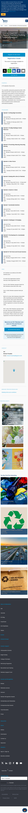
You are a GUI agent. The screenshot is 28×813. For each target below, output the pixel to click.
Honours (3, 692)
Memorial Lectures (5, 687)
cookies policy (12, 11)
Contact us (3, 738)
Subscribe (4, 770)
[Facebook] (13, 763)
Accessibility (5, 794)
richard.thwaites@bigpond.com (14, 355)
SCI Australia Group (7, 42)
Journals (3, 613)
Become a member (5, 756)
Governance (4, 734)
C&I (1, 608)
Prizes (2, 714)
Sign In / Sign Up (5, 751)
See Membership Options (14, 329)
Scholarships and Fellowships (8, 701)
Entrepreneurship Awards (7, 705)
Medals (2, 683)
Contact (11, 770)
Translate (11, 782)
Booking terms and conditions (9, 392)
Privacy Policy (6, 798)
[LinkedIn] (6, 763)
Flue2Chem (3, 621)
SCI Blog (3, 617)
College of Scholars (5, 659)
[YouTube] (21, 763)
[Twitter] (2, 763)
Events (6, 25)
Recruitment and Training (7, 667)
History (2, 729)
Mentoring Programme (6, 663)
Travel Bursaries (4, 709)
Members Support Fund (6, 672)
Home (2, 25)
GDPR (15, 798)
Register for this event (14, 54)
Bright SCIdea (4, 654)
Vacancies (3, 742)
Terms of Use (15, 794)
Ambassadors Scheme (6, 650)
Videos (2, 630)
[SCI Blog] (17, 763)
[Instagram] (10, 763)
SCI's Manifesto (4, 626)
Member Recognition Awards (8, 696)
